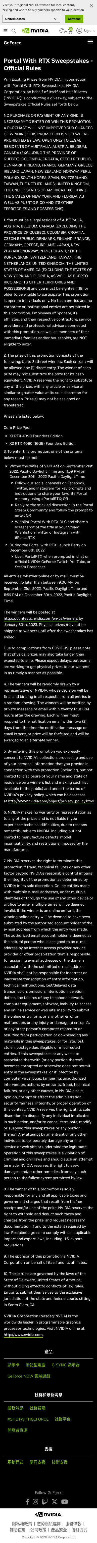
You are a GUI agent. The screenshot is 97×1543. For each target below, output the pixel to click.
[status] (71, 32)
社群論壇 (38, 1407)
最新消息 (15, 1407)
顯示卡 (13, 1364)
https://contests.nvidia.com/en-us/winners (41, 618)
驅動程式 (15, 1462)
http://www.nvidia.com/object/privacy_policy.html (51, 801)
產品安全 (59, 1529)
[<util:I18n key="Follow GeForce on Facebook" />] (27, 1502)
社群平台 (63, 1419)
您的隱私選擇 (49, 1523)
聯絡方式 (80, 1529)
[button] (62, 32)
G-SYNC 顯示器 (66, 1364)
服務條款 (73, 1523)
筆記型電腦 (36, 1364)
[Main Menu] (5, 31)
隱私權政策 (22, 1523)
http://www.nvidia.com (23, 1334)
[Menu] (90, 42)
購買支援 (38, 1462)
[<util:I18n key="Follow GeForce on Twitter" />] (54, 1502)
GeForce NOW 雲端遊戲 (28, 1376)
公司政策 (38, 1529)
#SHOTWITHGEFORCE (27, 1419)
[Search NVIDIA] (14, 29)
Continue (74, 19)
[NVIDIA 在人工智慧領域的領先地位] (35, 30)
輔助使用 (18, 1529)
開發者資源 (17, 1430)
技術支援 (60, 1462)
